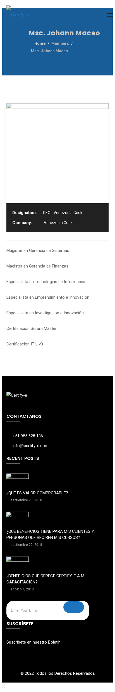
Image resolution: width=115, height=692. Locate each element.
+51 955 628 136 (28, 435)
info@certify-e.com (31, 445)
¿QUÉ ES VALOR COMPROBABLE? (37, 492)
